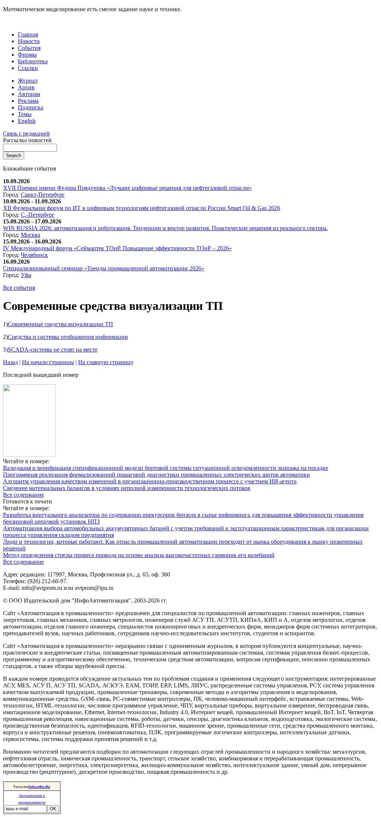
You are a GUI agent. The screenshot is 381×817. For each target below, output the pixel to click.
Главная (28, 34)
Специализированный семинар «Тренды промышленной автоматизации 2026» (103, 268)
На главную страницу (106, 362)
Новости (29, 41)
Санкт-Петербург (43, 194)
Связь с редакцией (26, 133)
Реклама (28, 101)
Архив (26, 87)
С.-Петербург (38, 215)
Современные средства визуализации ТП (60, 324)
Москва (30, 235)
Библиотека (33, 61)
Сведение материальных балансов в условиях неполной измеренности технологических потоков (126, 488)
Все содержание (23, 495)
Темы (25, 114)
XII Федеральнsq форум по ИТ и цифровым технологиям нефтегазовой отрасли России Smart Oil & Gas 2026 (141, 208)
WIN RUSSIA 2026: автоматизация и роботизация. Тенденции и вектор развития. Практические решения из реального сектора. (165, 228)
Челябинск (34, 255)
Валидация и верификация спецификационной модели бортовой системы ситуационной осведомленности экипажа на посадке (165, 468)
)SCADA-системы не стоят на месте (51, 349)
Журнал (28, 80)
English (27, 121)
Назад (10, 362)
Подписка (30, 107)
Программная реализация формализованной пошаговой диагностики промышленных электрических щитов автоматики (156, 474)
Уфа (26, 275)
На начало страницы (48, 362)
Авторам (29, 94)
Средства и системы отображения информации (68, 337)
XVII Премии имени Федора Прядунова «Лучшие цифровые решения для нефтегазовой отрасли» (127, 188)
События (29, 48)
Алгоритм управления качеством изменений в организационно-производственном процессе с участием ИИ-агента (150, 481)
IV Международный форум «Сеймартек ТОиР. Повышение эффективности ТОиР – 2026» (117, 248)
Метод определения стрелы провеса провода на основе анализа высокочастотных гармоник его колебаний (139, 555)
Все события (19, 287)
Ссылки (28, 68)
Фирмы (27, 54)
